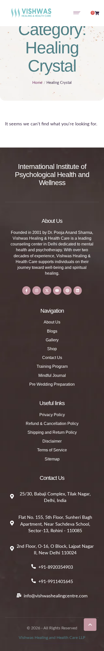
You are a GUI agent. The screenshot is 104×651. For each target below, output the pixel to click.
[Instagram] (36, 290)
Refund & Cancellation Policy (52, 423)
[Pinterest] (67, 290)
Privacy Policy (52, 415)
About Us (52, 322)
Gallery (52, 340)
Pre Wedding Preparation (52, 384)
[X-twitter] (47, 290)
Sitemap (52, 459)
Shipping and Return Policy (52, 432)
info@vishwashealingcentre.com (56, 596)
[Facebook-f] (26, 290)
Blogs (52, 331)
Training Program (52, 366)
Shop (52, 349)
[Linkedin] (77, 290)
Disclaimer (52, 441)
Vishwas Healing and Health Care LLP (52, 638)
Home (37, 83)
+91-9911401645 (55, 582)
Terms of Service (52, 450)
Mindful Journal (52, 375)
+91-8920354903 (55, 567)
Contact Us (52, 357)
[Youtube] (57, 290)
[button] (90, 624)
